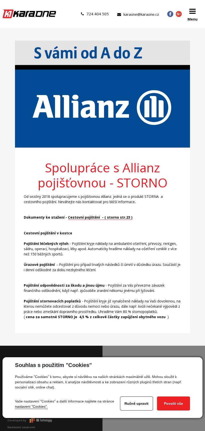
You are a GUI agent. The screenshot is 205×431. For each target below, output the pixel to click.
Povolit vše (173, 403)
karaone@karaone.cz (141, 14)
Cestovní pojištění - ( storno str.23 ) (100, 217)
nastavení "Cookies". (31, 406)
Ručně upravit (136, 403)
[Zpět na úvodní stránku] (29, 14)
